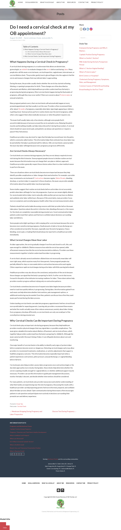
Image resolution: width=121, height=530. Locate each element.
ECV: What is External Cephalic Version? (22, 441)
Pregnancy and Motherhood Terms (21, 426)
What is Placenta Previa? (17, 451)
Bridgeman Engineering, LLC (71, 511)
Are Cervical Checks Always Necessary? (39, 51)
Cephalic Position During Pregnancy (92, 55)
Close (5, 527)
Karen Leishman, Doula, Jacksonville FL (38, 38)
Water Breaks (61, 178)
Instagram (62, 490)
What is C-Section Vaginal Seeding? (91, 68)
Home (20, 2)
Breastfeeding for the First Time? (91, 89)
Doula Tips (19, 404)
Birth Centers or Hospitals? (89, 76)
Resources (71, 2)
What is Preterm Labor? (87, 72)
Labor (66, 69)
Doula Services (31, 2)
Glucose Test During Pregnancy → (64, 411)
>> (23, 454)
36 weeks (21, 109)
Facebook (58, 490)
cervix (48, 69)
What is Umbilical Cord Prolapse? (19, 435)
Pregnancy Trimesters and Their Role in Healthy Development (28, 432)
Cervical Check (21, 406)
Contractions (39, 178)
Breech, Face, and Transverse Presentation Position (25, 448)
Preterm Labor (65, 95)
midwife (25, 69)
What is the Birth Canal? (17, 445)
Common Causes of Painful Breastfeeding (94, 86)
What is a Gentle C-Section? (89, 58)
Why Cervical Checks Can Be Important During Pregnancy (42, 56)
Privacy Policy (97, 2)
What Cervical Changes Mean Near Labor (39, 54)
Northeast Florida (53, 459)
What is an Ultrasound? (17, 438)
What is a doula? (47, 2)
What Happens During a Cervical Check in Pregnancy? (41, 49)
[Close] (3, 523)
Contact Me (83, 2)
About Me (61, 2)
